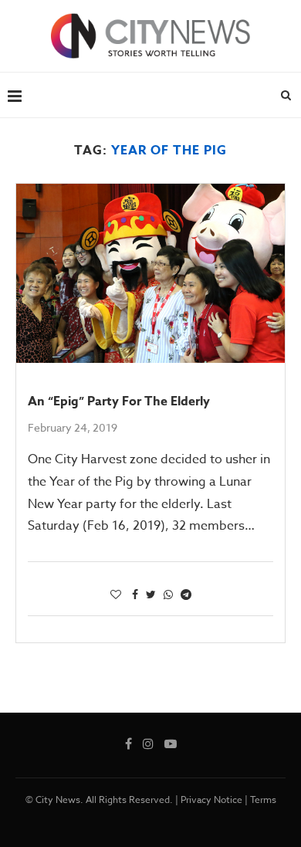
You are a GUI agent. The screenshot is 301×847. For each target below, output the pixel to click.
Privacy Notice (211, 799)
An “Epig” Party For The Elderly (119, 401)
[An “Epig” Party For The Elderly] (150, 273)
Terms (263, 799)
